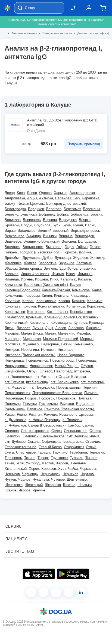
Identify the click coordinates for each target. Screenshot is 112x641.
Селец (56, 431)
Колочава (12, 306)
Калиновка (13, 285)
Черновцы (30, 474)
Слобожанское (52, 436)
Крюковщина (61, 322)
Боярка (85, 220)
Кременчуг (52, 317)
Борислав (13, 220)
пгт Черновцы (37, 382)
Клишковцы (79, 295)
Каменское (81, 290)
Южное (10, 490)
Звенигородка (30, 268)
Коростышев (15, 312)
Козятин (78, 301)
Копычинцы (75, 306)
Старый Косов (50, 447)
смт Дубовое (15, 442)
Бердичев (36, 209)
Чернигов (12, 474)
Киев (21, 193)
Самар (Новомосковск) (47, 425)
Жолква (30, 263)
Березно (11, 214)
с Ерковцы (84, 414)
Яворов (24, 490)
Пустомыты (48, 404)
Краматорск (14, 317)
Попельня (13, 404)
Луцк (49, 328)
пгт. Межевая (15, 387)
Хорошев (48, 469)
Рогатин (35, 414)
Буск (56, 225)
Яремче (39, 490)
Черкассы (88, 469)
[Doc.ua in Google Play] (73, 574)
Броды (26, 225)
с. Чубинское (15, 425)
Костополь (36, 312)
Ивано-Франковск (35, 274)
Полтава (84, 398)
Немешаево (83, 344)
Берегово (53, 209)
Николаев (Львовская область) (30, 355)
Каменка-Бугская (56, 290)
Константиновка (51, 306)
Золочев (11, 274)
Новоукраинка (16, 366)
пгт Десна (82, 371)
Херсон (62, 463)
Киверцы (33, 295)
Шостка (69, 485)
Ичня (54, 279)
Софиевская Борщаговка (62, 442)
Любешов (76, 328)
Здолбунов (68, 268)
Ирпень (27, 279)
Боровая (50, 220)
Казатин (84, 279)
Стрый (91, 447)
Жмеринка (13, 263)
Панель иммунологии (55, 33)
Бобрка (63, 214)
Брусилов (42, 225)
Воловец (69, 241)
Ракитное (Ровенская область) (69, 409)
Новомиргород (62, 360)
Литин (9, 328)
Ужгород (33, 463)
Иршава (41, 279)
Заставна (84, 263)
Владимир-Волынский (41, 241)
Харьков (60, 193)
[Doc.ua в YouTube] (68, 592)
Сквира (95, 431)
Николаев (65, 350)
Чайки (73, 469)
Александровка (82, 193)
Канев (97, 290)
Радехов (67, 404)
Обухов (87, 366)
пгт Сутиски (14, 382)
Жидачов (80, 258)
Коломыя (94, 301)
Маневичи (66, 333)
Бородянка (68, 220)
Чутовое (58, 479)
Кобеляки (12, 301)
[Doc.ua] (7, 8)
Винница (66, 236)
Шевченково (77, 479)
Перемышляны (68, 387)
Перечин (90, 387)
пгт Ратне (42, 377)
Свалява (12, 431)
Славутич (12, 436)
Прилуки (30, 404)
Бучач (78, 225)
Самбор (74, 425)
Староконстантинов (20, 447)
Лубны (37, 328)
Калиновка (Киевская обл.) (46, 285)
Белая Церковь (31, 203)
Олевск (46, 371)
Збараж (11, 268)
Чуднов (24, 479)
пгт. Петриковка (41, 387)
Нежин (66, 344)
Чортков (87, 474)
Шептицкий (34, 485)
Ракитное (34, 409)
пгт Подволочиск (18, 377)
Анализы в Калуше (22, 33)
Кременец (34, 317)
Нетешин (48, 350)
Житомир (97, 258)
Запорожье (48, 263)
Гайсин (82, 247)
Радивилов (85, 404)
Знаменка (87, 268)
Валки (90, 225)
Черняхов (70, 474)
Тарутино (59, 452)
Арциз (32, 198)
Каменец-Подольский (22, 290)
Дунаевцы (63, 258)
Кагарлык (68, 279)
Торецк (43, 458)
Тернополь (13, 458)
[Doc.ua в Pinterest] (81, 592)
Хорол (34, 469)
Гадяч (69, 247)
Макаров (12, 333)
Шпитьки (84, 485)
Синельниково (75, 431)
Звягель (50, 268)
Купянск (80, 322)
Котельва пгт (57, 312)
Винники (50, 236)
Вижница (33, 236)
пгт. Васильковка (65, 382)
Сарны (87, 425)
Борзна (96, 214)
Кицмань (61, 295)
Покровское (65, 398)
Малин (50, 333)
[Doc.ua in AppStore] (39, 574)
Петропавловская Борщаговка (57, 393)
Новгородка (14, 360)
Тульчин (76, 458)
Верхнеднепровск (85, 231)
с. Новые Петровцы (44, 420)
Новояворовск (41, 366)
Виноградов (84, 236)
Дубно (47, 258)
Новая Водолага (70, 355)
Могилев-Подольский (60, 339)
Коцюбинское (81, 312)
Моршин (87, 339)
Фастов (48, 463)
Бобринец (47, 214)
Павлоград (63, 371)
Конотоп (29, 306)
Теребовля (78, 452)
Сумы (9, 452)
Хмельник (78, 463)
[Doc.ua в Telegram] (56, 592)
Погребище (14, 398)
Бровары (12, 225)
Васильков (26, 231)
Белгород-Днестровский (66, 203)
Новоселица (86, 360)
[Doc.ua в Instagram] (43, 592)
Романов (66, 414)
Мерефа (83, 333)
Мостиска (12, 344)
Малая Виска (32, 333)
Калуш (75, 285)
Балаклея (63, 198)
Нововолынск (37, 360)
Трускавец (59, 458)
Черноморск (50, 474)
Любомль (93, 328)
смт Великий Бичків (83, 436)
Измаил (57, 274)
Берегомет (72, 209)
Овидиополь (15, 371)
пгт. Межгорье (92, 382)
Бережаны (91, 209)
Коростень (95, 306)
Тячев (9, 463)
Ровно (22, 414)
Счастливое (26, 452)
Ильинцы (84, 274)
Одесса (45, 193)
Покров (31, 398)
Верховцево (14, 236)
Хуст (62, 469)
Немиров (12, 350)
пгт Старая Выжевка (69, 377)
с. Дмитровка (15, 420)
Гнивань (11, 252)
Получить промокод (83, 144)
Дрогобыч (12, 258)
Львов (32, 193)
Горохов (70, 252)
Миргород (13, 339)
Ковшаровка (46, 301)
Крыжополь (39, 322)
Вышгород (54, 247)
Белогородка (15, 209)
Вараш (10, 231)
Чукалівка (41, 479)
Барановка (90, 198)
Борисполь (32, 220)
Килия (47, 295)
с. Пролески (72, 420)
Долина (85, 252)
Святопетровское (35, 431)
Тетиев (29, 458)
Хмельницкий (16, 469)
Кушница (96, 322)
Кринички (90, 317)
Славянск (30, 436)
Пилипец (91, 393)
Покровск (46, 398)
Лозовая (23, 328)
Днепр (10, 193)
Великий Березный (53, 231)
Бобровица (79, 214)
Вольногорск (33, 247)
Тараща (44, 452)
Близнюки (28, 214)
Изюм (70, 274)
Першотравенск (17, 393)
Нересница (30, 350)
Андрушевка (15, 198)
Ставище (92, 442)
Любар (60, 328)
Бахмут (11, 203)
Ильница (12, 279)
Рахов (10, 414)
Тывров (91, 458)
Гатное (95, 247)
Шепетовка (14, 485)
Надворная (50, 344)
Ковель (28, 301)
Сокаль (34, 442)
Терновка (96, 452)
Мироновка (32, 339)
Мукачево (31, 344)
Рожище (50, 414)
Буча (67, 225)
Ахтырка (46, 198)
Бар (76, 198)
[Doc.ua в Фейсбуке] (31, 592)
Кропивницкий (16, 322)
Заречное (66, 263)
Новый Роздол (67, 366)
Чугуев (10, 479)
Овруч (32, 371)
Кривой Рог (72, 317)
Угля (20, 463)
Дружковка (31, 258)
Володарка (87, 241)
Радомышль (15, 409)
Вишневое (13, 241)
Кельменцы (14, 295)
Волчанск (12, 247)
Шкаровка (53, 485)
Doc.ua (10, 621)
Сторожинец (74, 447)
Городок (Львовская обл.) (40, 252)
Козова (64, 301)
